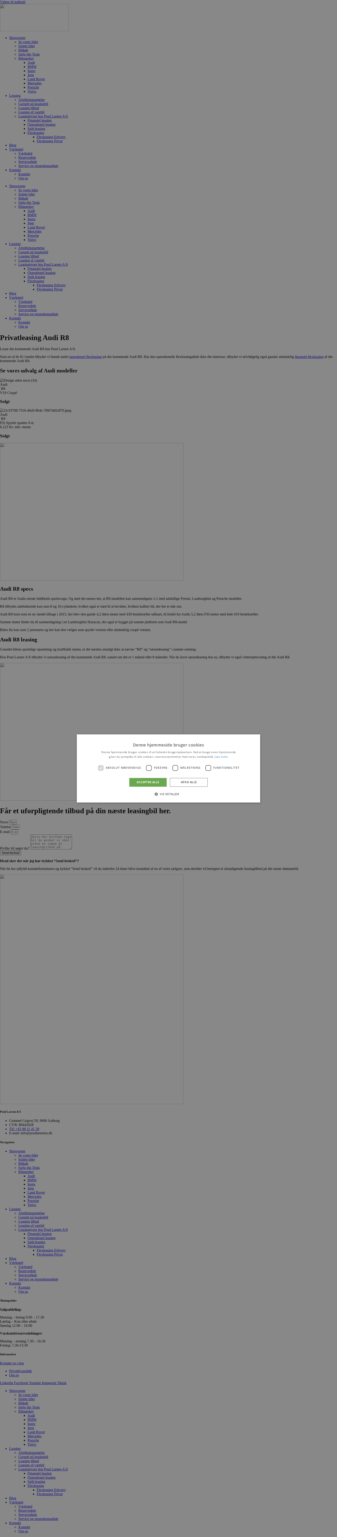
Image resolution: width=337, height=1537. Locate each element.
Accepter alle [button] (148, 782)
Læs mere (221, 757)
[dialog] (168, 768)
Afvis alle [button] (189, 782)
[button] (168, 794)
